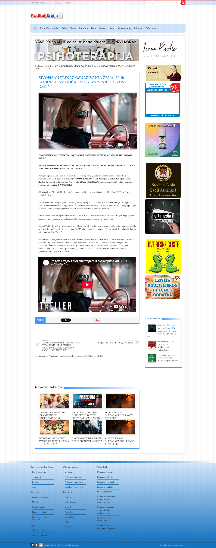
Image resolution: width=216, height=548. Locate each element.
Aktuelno (49, 66)
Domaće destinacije (40, 497)
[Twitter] (41, 545)
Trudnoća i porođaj (49, 28)
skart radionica (179, 545)
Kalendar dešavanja (105, 472)
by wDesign (165, 545)
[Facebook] (37, 545)
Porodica (83, 28)
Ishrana (103, 28)
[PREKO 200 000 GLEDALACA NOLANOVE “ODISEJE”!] (120, 408)
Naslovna (39, 66)
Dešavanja (150, 28)
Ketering (36, 482)
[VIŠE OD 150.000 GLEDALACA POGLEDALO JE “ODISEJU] (120, 433)
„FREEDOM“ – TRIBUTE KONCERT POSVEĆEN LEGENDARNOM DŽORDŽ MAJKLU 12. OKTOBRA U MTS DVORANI (86, 418)
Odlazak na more (39, 507)
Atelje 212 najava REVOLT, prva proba (115, 342)
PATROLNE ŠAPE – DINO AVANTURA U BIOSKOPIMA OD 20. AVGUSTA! (54, 441)
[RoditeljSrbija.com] (47, 17)
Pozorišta (69, 512)
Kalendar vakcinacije (106, 482)
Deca (93, 28)
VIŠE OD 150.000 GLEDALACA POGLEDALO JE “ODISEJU (119, 441)
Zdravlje (138, 28)
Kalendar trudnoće (105, 477)
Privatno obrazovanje (74, 482)
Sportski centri (38, 530)
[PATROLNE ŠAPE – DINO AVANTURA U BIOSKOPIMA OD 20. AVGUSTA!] (54, 433)
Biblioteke (69, 517)
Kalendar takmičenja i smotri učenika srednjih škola (106, 510)
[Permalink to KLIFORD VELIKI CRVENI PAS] (151, 348)
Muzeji (68, 507)
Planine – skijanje (39, 512)
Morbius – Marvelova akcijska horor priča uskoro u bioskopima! (167, 328)
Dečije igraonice (39, 472)
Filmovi (68, 526)
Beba (64, 28)
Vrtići (112, 28)
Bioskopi (69, 497)
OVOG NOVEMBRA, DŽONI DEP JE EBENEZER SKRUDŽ (87, 439)
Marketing (57, 3)
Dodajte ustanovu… (40, 3)
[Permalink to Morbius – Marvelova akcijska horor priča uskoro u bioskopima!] (151, 332)
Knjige (68, 522)
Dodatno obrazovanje (74, 487)
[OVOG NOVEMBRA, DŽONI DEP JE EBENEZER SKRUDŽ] (87, 433)
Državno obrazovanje (74, 477)
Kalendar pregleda (105, 487)
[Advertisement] (18, 70)
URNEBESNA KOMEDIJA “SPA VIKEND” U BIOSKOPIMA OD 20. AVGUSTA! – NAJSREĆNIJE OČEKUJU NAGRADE (53, 418)
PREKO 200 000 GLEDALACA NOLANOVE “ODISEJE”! (119, 415)
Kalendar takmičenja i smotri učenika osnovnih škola (106, 499)
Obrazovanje (124, 28)
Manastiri (36, 502)
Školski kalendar (104, 492)
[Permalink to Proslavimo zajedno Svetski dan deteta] (151, 361)
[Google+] (32, 545)
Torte (34, 487)
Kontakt (68, 3)
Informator (69, 472)
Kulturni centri (71, 502)
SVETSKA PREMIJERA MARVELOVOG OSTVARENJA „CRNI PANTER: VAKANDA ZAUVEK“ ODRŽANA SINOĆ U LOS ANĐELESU (60, 345)
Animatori (36, 477)
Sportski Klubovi (39, 535)
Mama (73, 28)
